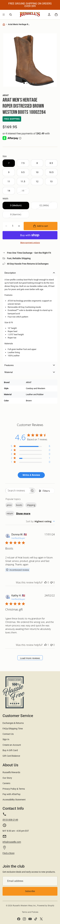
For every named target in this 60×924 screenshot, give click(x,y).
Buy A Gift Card (10, 750)
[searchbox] (17, 490)
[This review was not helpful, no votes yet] (51, 582)
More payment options (30, 243)
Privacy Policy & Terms (14, 789)
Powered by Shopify (45, 906)
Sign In (6, 739)
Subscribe (30, 891)
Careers (6, 783)
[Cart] (56, 14)
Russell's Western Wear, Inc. (24, 906)
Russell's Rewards (11, 772)
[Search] (10, 14)
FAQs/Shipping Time (13, 728)
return (10, 513)
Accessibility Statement (14, 799)
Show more (23, 513)
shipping (31, 505)
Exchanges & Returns (13, 723)
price (9, 505)
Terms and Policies (30, 912)
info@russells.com (12, 842)
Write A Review (31, 474)
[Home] (4, 24)
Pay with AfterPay (11, 794)
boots (19, 505)
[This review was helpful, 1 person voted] (45, 645)
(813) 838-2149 (10, 819)
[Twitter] (41, 919)
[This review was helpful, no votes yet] (45, 582)
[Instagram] (24, 919)
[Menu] (3, 14)
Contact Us (8, 734)
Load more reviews (30, 658)
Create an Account (12, 745)
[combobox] (40, 521)
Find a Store (8, 853)
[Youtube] (30, 919)
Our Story (7, 778)
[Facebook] (19, 919)
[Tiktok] (36, 919)
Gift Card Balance (11, 756)
